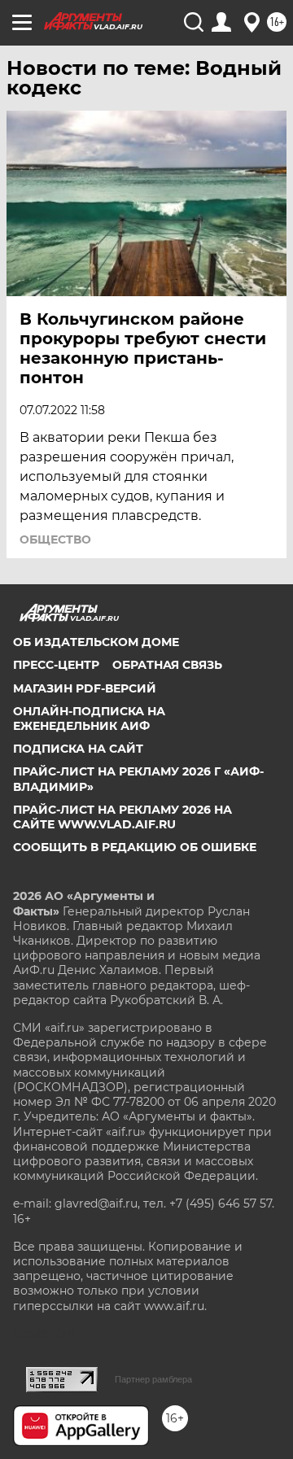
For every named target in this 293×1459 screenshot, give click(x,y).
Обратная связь (167, 664)
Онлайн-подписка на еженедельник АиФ (89, 718)
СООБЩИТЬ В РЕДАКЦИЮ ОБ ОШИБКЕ (134, 847)
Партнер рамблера (153, 1379)
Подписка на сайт (78, 748)
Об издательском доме (96, 642)
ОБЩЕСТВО (55, 539)
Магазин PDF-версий (84, 688)
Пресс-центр (56, 664)
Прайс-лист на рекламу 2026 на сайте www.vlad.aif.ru (122, 817)
